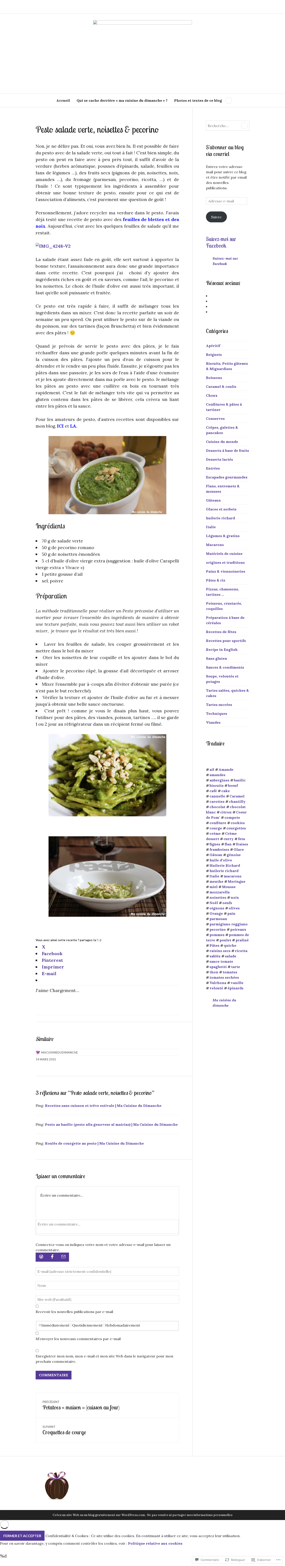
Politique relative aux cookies (155, 1543)
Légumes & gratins (223, 536)
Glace (239, 849)
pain (231, 913)
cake (225, 791)
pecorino (218, 929)
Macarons (215, 544)
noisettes (218, 897)
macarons (232, 876)
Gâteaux (213, 500)
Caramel (237, 796)
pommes (217, 934)
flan (228, 844)
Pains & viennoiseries (225, 571)
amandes (217, 775)
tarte (235, 966)
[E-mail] (63, 1257)
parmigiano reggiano (229, 924)
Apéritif (213, 345)
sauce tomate (221, 961)
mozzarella (220, 892)
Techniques (216, 713)
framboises (219, 849)
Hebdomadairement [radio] (122, 1325)
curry (229, 839)
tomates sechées (224, 977)
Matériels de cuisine (224, 553)
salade (230, 956)
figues (215, 844)
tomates (230, 972)
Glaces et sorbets (221, 509)
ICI (60, 426)
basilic (240, 780)
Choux (212, 395)
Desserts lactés (219, 459)
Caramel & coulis (221, 386)
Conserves (215, 418)
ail (212, 769)
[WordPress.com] (41, 1257)
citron (226, 812)
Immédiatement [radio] (55, 1325)
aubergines (219, 780)
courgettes (236, 828)
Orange (216, 913)
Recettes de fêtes (221, 632)
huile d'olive (221, 860)
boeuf (233, 785)
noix (235, 897)
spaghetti (218, 966)
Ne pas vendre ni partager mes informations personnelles (189, 1515)
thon (214, 972)
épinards (235, 988)
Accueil (63, 100)
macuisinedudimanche (59, 1052)
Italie (211, 527)
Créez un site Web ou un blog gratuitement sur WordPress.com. (99, 1515)
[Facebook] (52, 1257)
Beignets (214, 354)
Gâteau (216, 855)
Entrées (213, 468)
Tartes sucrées (219, 704)
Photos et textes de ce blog (198, 100)
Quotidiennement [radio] (87, 1325)
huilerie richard (220, 518)
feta (241, 839)
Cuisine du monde (222, 441)
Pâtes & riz (215, 580)
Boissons (214, 377)
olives (234, 908)
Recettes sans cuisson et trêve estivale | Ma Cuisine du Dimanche (103, 1105)
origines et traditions (225, 562)
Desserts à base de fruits (227, 450)
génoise (234, 855)
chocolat (217, 807)
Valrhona (218, 982)
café (213, 791)
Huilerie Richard (225, 865)
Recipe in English (222, 649)
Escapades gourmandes (226, 477)
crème (215, 833)
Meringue (236, 881)
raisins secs (220, 950)
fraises (242, 844)
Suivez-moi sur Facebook (221, 242)
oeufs (227, 903)
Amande (226, 769)
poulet (225, 940)
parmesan (218, 918)
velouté (216, 988)
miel (214, 887)
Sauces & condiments (225, 667)
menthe (216, 881)
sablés (215, 956)
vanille (237, 982)
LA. (73, 426)
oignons (217, 908)
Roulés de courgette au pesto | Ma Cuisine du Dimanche (94, 1143)
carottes (217, 801)
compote (232, 817)
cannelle (217, 796)
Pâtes (214, 945)
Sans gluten (216, 658)
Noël (214, 903)
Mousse (229, 887)
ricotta (241, 950)
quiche (230, 945)
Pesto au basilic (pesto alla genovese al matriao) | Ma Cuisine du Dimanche (111, 1124)
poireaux (238, 929)
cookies (238, 823)
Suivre (216, 217)
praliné (242, 940)
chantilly (237, 801)
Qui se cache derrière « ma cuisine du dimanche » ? (122, 100)
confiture (218, 823)
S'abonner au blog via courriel (225, 150)
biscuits (217, 785)
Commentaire (53, 1375)
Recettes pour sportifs (226, 640)
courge (216, 828)
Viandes (213, 722)
